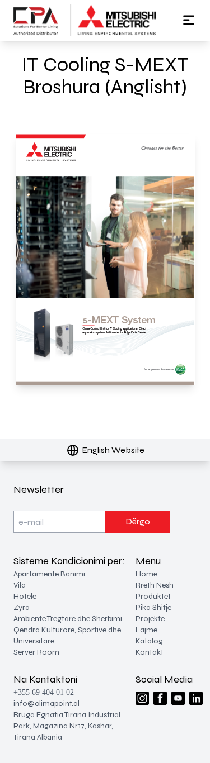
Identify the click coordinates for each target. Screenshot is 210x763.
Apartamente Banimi (49, 574)
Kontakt (150, 652)
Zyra (21, 607)
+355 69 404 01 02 (43, 692)
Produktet (153, 596)
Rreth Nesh (155, 585)
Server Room (36, 652)
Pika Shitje (153, 607)
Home (146, 574)
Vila (19, 585)
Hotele (24, 596)
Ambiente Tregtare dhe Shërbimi (67, 618)
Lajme (146, 630)
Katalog (149, 641)
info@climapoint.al (46, 703)
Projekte (150, 618)
